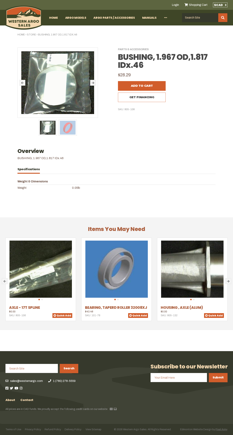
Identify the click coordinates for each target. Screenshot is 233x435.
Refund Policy (53, 429)
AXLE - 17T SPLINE (24, 307)
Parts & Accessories (133, 49)
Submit (218, 377)
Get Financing (141, 97)
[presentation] (30, 169)
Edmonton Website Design (196, 429)
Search (69, 368)
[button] (22, 83)
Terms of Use (13, 429)
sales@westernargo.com (26, 380)
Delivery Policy (73, 429)
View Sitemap (93, 429)
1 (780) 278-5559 (64, 380)
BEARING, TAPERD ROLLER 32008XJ (116, 307)
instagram (21, 388)
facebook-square (6, 388)
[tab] (30, 169)
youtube (16, 388)
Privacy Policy (33, 429)
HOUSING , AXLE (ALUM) (182, 307)
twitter (11, 388)
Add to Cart (142, 85)
